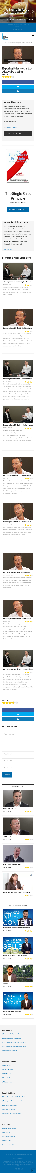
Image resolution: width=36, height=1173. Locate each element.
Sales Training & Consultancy (12, 1038)
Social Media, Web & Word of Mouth (14, 1097)
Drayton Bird (7, 1073)
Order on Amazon (19, 209)
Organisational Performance (12, 1113)
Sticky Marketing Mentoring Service (14, 1042)
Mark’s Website (12, 127)
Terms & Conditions (9, 1145)
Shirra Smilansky (8, 1078)
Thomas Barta (7, 1082)
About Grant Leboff (9, 1128)
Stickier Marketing (9, 1136)
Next (32, 11)
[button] (33, 35)
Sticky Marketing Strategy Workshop (14, 1046)
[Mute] (27, 60)
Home (6, 42)
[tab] (18, 133)
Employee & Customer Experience (14, 1101)
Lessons (10, 42)
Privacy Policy (7, 1140)
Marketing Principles (9, 1109)
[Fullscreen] (30, 60)
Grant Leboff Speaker (10, 1050)
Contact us (6, 1132)
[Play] (5, 60)
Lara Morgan (7, 1065)
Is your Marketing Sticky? (11, 1034)
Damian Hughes (8, 1069)
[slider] (16, 60)
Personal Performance (10, 1105)
